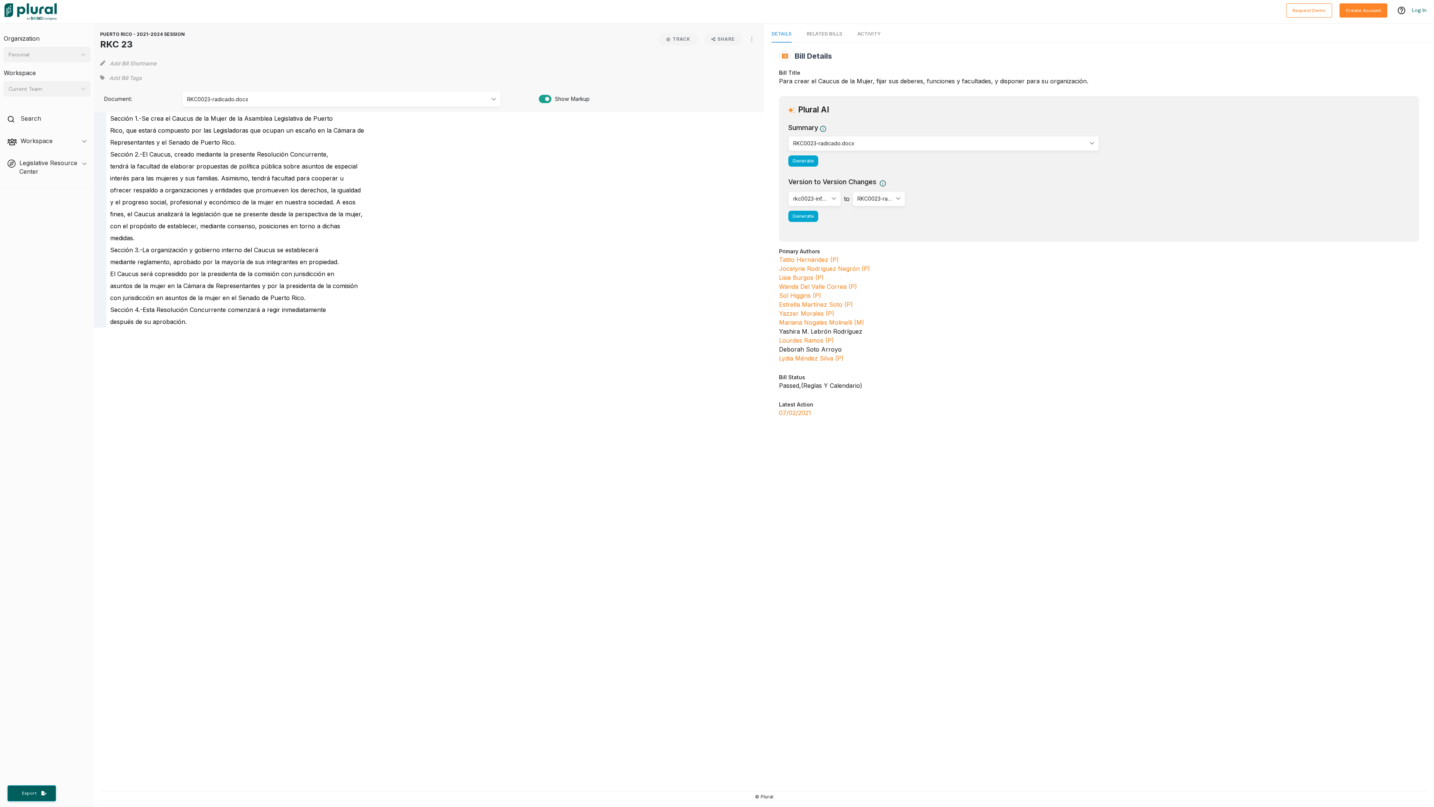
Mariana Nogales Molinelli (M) (821, 322)
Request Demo (1309, 10)
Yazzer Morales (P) (806, 313)
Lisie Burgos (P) (801, 277)
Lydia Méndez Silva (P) (811, 358)
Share (726, 39)
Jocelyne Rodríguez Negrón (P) (824, 268)
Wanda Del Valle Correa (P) (818, 286)
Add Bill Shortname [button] (133, 63)
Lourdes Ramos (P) (806, 340)
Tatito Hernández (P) (809, 259)
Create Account (1363, 10)
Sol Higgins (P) (800, 295)
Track (681, 39)
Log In (1419, 10)
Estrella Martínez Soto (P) (816, 304)
